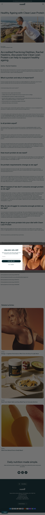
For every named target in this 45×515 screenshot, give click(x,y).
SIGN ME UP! (11, 261)
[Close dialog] (43, 246)
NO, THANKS (11, 264)
